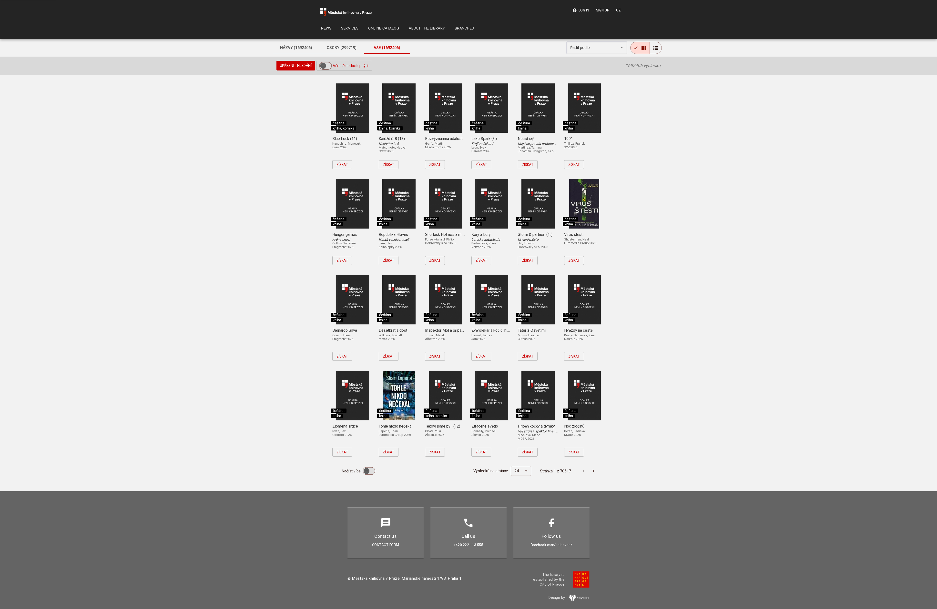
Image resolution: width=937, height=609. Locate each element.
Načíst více (352, 471)
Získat (342, 165)
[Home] (346, 12)
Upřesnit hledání (296, 65)
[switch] (325, 66)
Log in (580, 10)
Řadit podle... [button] (581, 47)
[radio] (640, 48)
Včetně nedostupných (351, 65)
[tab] (296, 48)
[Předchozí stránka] (584, 471)
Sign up (603, 10)
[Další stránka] (593, 471)
